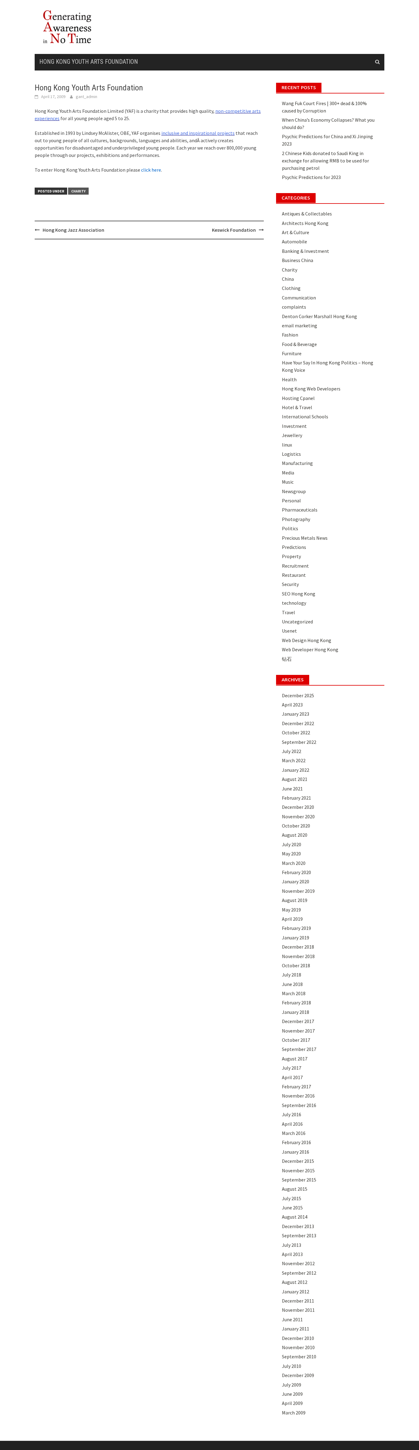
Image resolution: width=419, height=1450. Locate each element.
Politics (290, 528)
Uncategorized (297, 621)
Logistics (291, 454)
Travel (288, 612)
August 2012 (294, 1282)
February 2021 (296, 798)
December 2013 (298, 1226)
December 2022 (298, 723)
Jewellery (292, 435)
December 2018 (298, 947)
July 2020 (291, 844)
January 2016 (295, 1152)
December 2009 (298, 1375)
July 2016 (291, 1114)
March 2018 (294, 993)
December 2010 (298, 1338)
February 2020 (296, 872)
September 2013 (299, 1235)
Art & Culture (295, 232)
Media (288, 473)
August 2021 (294, 779)
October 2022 (296, 732)
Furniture (292, 353)
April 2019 (292, 919)
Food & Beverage (299, 344)
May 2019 (291, 910)
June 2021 (292, 789)
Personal (291, 500)
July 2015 (291, 1198)
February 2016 (296, 1142)
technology (294, 603)
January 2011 (295, 1329)
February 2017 (296, 1086)
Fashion (290, 335)
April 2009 (292, 1403)
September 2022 (299, 742)
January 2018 (295, 1012)
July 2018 (291, 975)
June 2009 (292, 1394)
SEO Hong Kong (298, 594)
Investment (294, 426)
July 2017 (291, 1068)
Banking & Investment (305, 251)
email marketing (299, 325)
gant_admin (86, 96)
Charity (78, 191)
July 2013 (291, 1245)
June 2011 (292, 1319)
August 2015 (294, 1189)
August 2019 (294, 900)
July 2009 (291, 1385)
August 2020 (294, 835)
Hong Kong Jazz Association (73, 230)
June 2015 (292, 1208)
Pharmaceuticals (299, 510)
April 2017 (292, 1077)
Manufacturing (297, 463)
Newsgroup (294, 491)
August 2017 (294, 1059)
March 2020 (294, 863)
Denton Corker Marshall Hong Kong (319, 316)
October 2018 (296, 965)
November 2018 (298, 956)
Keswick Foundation (234, 230)
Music (288, 482)
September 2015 (299, 1180)
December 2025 (298, 695)
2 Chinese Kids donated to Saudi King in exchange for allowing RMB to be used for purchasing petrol (325, 160)
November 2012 (298, 1263)
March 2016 (294, 1133)
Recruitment (295, 566)
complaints (294, 307)
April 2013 (292, 1254)
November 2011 (298, 1310)
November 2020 (298, 816)
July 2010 (291, 1366)
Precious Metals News (305, 538)
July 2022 (291, 751)
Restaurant (294, 575)
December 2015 (298, 1161)
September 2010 (299, 1356)
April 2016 (292, 1124)
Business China (297, 260)
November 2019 (298, 891)
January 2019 (295, 937)
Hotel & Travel (297, 407)
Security (290, 584)
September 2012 (299, 1273)
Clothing (291, 288)
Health (289, 379)
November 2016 (298, 1096)
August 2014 (294, 1217)
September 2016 (299, 1105)
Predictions (294, 547)
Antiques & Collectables (307, 214)
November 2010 (298, 1347)
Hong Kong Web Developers (311, 389)
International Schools (305, 416)
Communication (299, 298)
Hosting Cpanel (298, 398)
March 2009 (294, 1413)
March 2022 (294, 760)
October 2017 (296, 1040)
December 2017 (298, 1021)
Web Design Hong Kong (306, 640)
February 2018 (296, 1002)
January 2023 (295, 714)
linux (287, 445)
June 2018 (292, 984)
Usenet (289, 631)
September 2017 (299, 1049)
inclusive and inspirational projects (198, 133)
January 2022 (295, 770)
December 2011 (298, 1301)
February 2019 (296, 928)
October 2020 (296, 826)
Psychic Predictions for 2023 (311, 177)
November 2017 (298, 1031)
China (288, 279)
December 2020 (298, 807)
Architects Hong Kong (305, 223)
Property (291, 556)
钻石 (287, 659)
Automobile (294, 241)
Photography (296, 519)
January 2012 (295, 1291)
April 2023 (292, 705)
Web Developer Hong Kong (310, 649)
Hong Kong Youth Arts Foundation (88, 61)
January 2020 (295, 881)
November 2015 (298, 1170)
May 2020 (291, 854)
